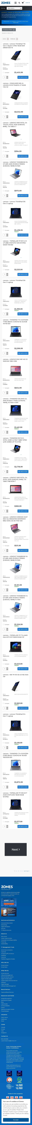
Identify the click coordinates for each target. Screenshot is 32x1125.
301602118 (5, 463)
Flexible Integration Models (8, 959)
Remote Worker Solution (7, 977)
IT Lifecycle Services (6, 930)
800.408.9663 (4, 1039)
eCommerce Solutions (7, 950)
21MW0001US (6, 183)
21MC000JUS (6, 774)
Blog (2, 1002)
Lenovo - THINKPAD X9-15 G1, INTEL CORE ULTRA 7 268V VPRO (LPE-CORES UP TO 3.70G (15, 440)
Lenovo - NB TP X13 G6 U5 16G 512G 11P (15, 675)
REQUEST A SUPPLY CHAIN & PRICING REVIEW (16, 22)
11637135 (5, 187)
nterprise (3, 957)
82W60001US (6, 380)
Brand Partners (5, 989)
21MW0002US (6, 577)
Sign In (28, 2)
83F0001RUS (6, 104)
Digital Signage (5, 984)
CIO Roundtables (5, 1005)
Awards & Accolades (6, 1000)
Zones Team (4, 967)
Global (3, 1024)
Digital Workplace (5, 926)
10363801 (5, 384)
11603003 (5, 423)
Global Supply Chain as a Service (9, 980)
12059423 (5, 266)
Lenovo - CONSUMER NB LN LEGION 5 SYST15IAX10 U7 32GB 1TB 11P (14, 85)
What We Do (5, 970)
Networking (4, 924)
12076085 (5, 818)
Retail (2, 1021)
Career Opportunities (6, 938)
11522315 (5, 147)
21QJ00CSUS (6, 656)
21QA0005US (6, 262)
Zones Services (5, 973)
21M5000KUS (6, 419)
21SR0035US (6, 222)
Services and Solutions (8, 920)
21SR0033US (6, 301)
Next (15, 849)
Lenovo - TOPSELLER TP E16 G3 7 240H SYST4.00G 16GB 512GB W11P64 (15, 795)
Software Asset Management (8, 986)
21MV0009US (6, 616)
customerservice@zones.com (8, 1040)
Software (3, 982)
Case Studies (4, 1004)
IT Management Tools (7, 947)
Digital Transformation (6, 978)
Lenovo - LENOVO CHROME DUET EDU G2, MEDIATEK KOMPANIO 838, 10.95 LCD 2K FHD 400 (15, 519)
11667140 (5, 778)
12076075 (5, 739)
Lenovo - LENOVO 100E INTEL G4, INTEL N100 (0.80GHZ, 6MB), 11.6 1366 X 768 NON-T (15, 479)
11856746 (5, 542)
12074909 (5, 69)
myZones (3, 951)
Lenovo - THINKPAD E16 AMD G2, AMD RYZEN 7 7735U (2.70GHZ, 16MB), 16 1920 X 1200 (15, 400)
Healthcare (4, 1019)
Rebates (16, 231)
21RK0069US (6, 695)
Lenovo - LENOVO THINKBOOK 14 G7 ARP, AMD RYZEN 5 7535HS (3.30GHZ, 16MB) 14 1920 (15, 598)
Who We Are (5, 962)
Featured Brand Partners (7, 992)
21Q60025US (6, 459)
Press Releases (5, 1011)
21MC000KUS (6, 340)
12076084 (5, 305)
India (2, 1030)
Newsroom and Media (7, 995)
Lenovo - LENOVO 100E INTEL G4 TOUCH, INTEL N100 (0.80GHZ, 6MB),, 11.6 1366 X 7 (15, 124)
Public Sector (4, 1017)
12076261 (5, 108)
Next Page (26, 871)
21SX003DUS (6, 735)
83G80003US (6, 498)
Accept (15, 1120)
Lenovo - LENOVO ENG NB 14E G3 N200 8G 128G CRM (15, 360)
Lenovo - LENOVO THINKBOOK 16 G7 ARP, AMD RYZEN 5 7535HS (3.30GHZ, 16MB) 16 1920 (15, 164)
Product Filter (7, 29)
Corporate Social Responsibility (9, 940)
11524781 (5, 502)
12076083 (5, 226)
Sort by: (7, 8)
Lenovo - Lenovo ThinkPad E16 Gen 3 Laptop (14, 202)
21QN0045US (6, 64)
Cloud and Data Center (7, 923)
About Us (4, 933)
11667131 (5, 345)
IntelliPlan (3, 955)
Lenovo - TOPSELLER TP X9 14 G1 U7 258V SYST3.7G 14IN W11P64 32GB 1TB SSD (15, 243)
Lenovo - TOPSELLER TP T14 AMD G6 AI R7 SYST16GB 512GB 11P (15, 636)
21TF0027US (6, 814)
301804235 (5, 699)
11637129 (5, 621)
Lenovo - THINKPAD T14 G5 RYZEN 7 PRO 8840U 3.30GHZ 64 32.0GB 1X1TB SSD (15, 322)
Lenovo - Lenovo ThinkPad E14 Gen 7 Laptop (14, 715)
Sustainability (4, 943)
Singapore (3, 1032)
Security (3, 928)
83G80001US (6, 143)
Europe (3, 1029)
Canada (3, 1027)
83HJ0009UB (6, 538)
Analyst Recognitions (6, 998)
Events (3, 1007)
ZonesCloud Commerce (7, 953)
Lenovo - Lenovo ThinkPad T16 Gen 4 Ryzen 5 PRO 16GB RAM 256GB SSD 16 (14, 46)
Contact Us (4, 1036)
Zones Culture (4, 965)
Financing (3, 942)
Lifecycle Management (7, 975)
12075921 (5, 660)
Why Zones (4, 936)
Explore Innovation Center (7, 1009)
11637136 (5, 581)
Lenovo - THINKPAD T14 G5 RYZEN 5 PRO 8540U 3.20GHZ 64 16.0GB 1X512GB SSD (15, 755)
